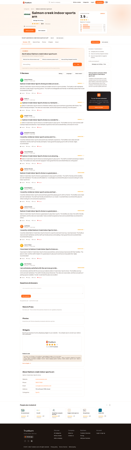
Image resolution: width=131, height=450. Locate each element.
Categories (86, 2)
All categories (57, 433)
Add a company (58, 438)
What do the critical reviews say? (31, 59)
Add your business (85, 438)
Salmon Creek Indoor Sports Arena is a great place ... (39, 173)
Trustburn (29, 430)
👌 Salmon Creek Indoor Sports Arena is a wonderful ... (40, 120)
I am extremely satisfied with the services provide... (39, 268)
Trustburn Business (85, 433)
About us (70, 433)
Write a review (77, 2)
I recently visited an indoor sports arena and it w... (38, 137)
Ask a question (26, 296)
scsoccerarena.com (41, 379)
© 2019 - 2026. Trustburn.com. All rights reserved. (36, 447)
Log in (92, 2)
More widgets (26, 363)
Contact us (71, 435)
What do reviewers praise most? (50, 59)
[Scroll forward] (110, 405)
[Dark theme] (106, 2)
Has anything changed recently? (69, 59)
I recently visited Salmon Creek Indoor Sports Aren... (39, 230)
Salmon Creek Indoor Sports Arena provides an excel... (40, 84)
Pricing (82, 435)
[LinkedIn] (31, 441)
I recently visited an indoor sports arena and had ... (38, 192)
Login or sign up (100, 433)
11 (55, 347)
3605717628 (39, 382)
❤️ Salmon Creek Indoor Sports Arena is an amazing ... (40, 156)
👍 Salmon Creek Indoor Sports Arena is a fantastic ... (39, 103)
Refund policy (72, 447)
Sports (32, 9)
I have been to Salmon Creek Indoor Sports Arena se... (39, 249)
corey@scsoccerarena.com (43, 386)
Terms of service (63, 447)
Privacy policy (54, 447)
